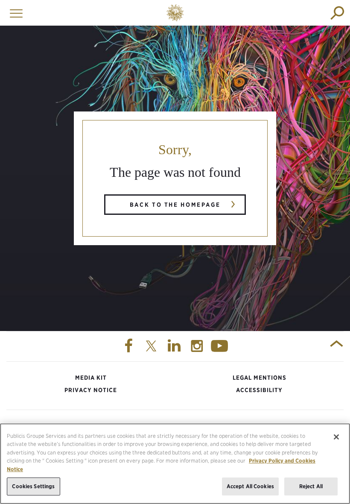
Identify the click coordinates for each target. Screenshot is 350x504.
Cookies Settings (33, 486)
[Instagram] (198, 346)
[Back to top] (337, 346)
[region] (175, 463)
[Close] (336, 437)
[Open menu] (14, 12)
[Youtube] (220, 346)
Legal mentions (259, 377)
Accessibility (259, 390)
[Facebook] (129, 346)
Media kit (91, 377)
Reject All (311, 486)
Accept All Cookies (250, 486)
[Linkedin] (175, 346)
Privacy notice (90, 390)
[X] (152, 346)
